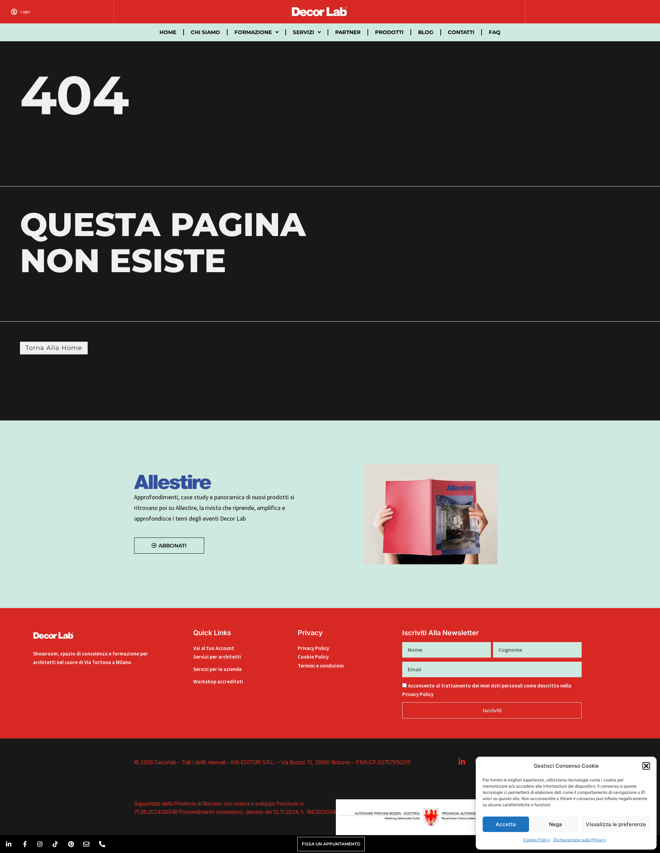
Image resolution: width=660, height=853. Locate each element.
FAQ (494, 32)
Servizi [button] (303, 32)
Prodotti (389, 32)
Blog (425, 32)
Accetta (506, 824)
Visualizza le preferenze (616, 824)
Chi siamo (205, 32)
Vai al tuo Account (213, 648)
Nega (555, 824)
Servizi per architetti (217, 656)
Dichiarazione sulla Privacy (579, 839)
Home (168, 32)
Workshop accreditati (218, 681)
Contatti (461, 32)
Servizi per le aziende (217, 669)
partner (348, 32)
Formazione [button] (253, 32)
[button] (646, 766)
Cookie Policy (536, 839)
